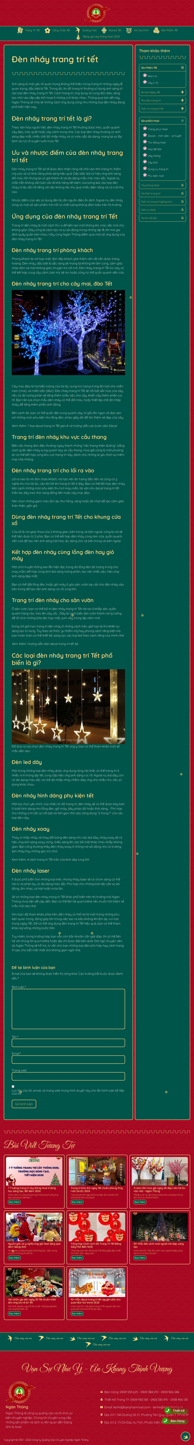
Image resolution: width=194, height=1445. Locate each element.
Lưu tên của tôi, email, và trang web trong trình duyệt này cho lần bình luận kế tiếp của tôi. (68, 1092)
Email (16, 1053)
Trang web (19, 1070)
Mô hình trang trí (150, 193)
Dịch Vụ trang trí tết (152, 108)
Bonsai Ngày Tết (150, 92)
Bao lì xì (152, 76)
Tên (15, 1036)
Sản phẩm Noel (150, 121)
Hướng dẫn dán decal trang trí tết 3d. (52, 644)
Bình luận (19, 986)
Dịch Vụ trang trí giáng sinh (156, 201)
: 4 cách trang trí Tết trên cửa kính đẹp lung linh (57, 859)
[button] (162, 67)
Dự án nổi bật (149, 218)
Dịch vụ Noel (148, 210)
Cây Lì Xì (153, 82)
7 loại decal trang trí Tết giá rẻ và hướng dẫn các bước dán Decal (72, 426)
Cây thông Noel (150, 185)
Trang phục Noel (158, 129)
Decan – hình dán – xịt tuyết (164, 136)
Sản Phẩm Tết (149, 67)
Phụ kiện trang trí (151, 100)
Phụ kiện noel (156, 175)
